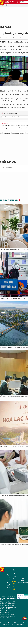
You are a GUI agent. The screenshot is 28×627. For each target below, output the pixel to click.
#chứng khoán (6, 133)
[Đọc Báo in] (18, 2)
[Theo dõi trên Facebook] (11, 2)
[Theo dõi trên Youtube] (13, 2)
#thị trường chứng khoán (18, 133)
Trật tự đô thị (12, 5)
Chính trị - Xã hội (21, 5)
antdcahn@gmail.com (23, 582)
